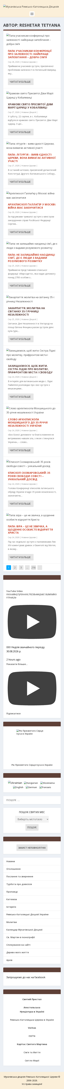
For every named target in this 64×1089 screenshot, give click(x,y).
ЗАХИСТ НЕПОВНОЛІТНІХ (32, 847)
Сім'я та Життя (32, 1052)
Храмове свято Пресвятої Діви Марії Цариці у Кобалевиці (30, 106)
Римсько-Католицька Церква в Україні (32, 1019)
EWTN (32, 1036)
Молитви (11, 922)
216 (33, 567)
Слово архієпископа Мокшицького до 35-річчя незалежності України (28, 423)
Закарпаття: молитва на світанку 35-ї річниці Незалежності (26, 311)
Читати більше (20, 81)
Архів (9, 960)
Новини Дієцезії (28, 112)
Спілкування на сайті (18, 944)
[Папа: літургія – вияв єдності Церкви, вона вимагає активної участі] (32, 146)
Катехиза (11, 899)
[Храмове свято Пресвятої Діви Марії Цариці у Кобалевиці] (32, 95)
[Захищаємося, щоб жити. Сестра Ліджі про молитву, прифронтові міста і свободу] (32, 355)
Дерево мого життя (17, 952)
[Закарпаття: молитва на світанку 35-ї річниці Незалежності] (32, 299)
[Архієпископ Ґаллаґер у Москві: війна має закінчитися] (32, 195)
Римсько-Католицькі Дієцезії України (27, 914)
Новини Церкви (28, 62)
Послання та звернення (19, 876)
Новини (10, 861)
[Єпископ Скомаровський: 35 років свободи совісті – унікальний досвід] (32, 464)
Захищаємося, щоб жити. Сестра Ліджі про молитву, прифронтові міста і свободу (30, 369)
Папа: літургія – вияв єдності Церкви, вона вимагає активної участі (32, 158)
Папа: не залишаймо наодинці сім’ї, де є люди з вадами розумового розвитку (31, 258)
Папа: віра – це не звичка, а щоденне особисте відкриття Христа (30, 530)
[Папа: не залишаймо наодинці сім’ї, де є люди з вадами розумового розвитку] (32, 246)
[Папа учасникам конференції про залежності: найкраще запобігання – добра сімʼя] (32, 40)
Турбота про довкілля (19, 884)
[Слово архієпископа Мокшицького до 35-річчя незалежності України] (32, 410)
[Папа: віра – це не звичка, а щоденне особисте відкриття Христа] (32, 517)
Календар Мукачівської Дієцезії (24, 929)
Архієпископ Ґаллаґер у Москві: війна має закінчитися (32, 206)
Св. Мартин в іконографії (20, 937)
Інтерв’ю (11, 906)
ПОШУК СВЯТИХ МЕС (32, 812)
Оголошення (13, 868)
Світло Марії (32, 1060)
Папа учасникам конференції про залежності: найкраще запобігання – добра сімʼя (30, 54)
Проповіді (12, 891)
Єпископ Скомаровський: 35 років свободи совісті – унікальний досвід (29, 476)
